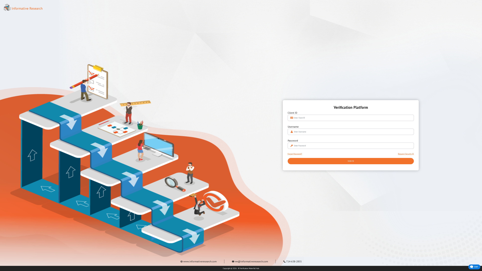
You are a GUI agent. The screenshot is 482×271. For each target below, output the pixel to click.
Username (293, 126)
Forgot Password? (295, 154)
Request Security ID (406, 154)
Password (293, 140)
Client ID (292, 112)
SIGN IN (351, 161)
